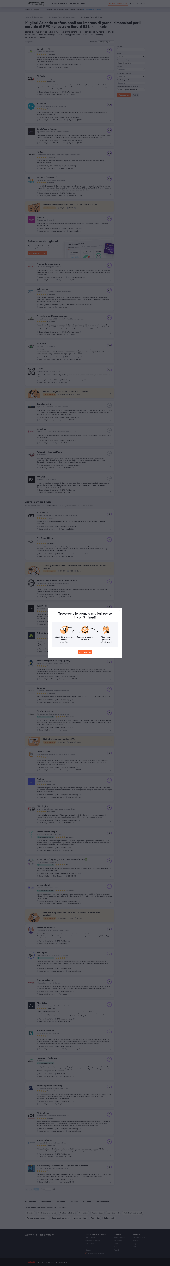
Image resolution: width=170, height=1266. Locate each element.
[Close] (119, 610)
